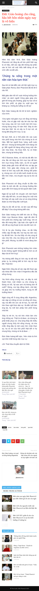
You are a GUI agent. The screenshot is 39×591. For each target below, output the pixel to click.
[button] (36, 2)
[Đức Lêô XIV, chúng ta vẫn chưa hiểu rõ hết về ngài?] (9, 405)
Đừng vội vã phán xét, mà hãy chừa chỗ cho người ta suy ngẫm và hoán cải (28, 455)
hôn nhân (16, 427)
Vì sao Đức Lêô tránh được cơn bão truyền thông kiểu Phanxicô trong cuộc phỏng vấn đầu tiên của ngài (9, 386)
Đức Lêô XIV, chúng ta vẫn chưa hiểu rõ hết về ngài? (9, 414)
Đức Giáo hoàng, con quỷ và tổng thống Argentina (10, 454)
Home (3, 7)
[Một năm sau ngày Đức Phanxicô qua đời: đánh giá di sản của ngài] (7, 498)
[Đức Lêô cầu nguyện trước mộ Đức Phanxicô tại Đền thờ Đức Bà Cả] (7, 508)
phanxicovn (7, 24)
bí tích (9, 427)
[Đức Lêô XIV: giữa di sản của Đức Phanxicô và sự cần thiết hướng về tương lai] (7, 517)
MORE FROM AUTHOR (12, 491)
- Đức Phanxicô (10, 7)
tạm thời (30, 427)
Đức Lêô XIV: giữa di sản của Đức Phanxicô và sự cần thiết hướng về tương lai (23, 517)
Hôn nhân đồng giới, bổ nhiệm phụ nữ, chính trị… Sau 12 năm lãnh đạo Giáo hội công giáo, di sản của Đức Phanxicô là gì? (25, 387)
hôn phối (23, 427)
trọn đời (5, 430)
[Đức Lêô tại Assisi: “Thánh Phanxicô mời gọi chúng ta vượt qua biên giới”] (7, 576)
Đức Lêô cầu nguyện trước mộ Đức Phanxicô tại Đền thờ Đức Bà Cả (25, 508)
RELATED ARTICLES (11, 488)
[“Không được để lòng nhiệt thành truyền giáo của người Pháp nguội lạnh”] (7, 538)
